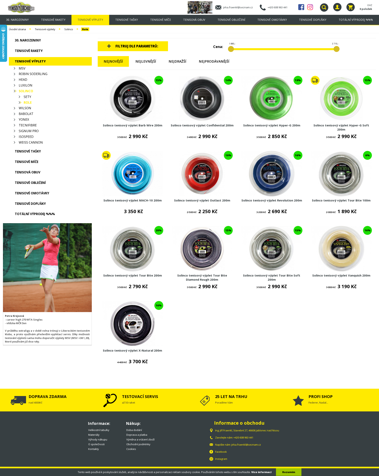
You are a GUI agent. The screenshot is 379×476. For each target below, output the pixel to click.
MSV (22, 68)
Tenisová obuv (194, 20)
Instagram (310, 7)
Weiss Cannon (31, 142)
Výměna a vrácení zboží (140, 439)
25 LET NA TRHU (231, 396)
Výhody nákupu (97, 439)
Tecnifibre (28, 125)
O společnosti (96, 444)
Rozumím (288, 472)
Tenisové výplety (90, 20)
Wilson (25, 108)
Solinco (68, 29)
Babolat (26, 114)
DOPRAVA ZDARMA (48, 396)
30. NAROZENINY (17, 20)
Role (85, 29)
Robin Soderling (33, 74)
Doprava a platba (136, 434)
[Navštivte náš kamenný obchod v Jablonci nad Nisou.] (201, 7)
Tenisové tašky (126, 20)
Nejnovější (113, 61)
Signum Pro (29, 131)
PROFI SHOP (321, 396)
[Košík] (350, 7)
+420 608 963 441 (277, 7)
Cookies (131, 449)
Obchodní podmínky (138, 444)
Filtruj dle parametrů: (136, 46)
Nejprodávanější (214, 61)
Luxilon (25, 85)
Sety (27, 97)
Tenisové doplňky (312, 20)
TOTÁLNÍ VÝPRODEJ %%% (356, 20)
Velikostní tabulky (98, 430)
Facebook (301, 7)
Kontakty (93, 449)
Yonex (24, 119)
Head (23, 79)
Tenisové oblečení (231, 20)
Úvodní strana (17, 29)
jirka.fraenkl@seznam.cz (238, 7)
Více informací (261, 472)
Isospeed (26, 137)
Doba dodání (134, 430)
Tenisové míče (160, 20)
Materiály (93, 434)
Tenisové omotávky (272, 20)
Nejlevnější (145, 61)
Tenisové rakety (53, 20)
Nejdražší (177, 61)
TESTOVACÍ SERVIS (140, 396)
